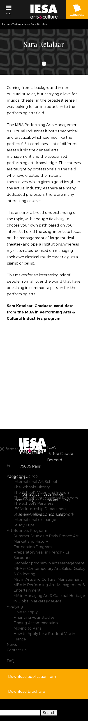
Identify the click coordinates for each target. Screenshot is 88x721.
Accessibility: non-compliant (36, 500)
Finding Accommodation (36, 623)
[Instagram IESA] (26, 477)
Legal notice (53, 494)
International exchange (35, 520)
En (9, 460)
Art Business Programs (27, 530)
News (12, 644)
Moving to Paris (27, 628)
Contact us (30, 494)
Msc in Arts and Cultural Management (48, 579)
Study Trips (24, 525)
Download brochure (26, 691)
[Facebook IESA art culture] (10, 477)
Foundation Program (33, 547)
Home (6, 24)
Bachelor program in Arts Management (49, 563)
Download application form (32, 676)
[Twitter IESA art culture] (15, 477)
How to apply (26, 612)
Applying (15, 606)
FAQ (66, 500)
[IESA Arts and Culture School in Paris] (44, 12)
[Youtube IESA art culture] (20, 477)
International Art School (35, 482)
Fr (9, 465)
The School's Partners (33, 503)
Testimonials (20, 24)
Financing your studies (34, 617)
